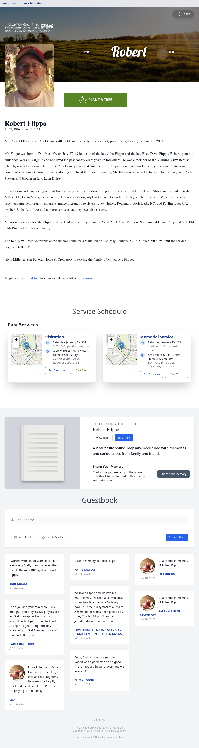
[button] (26, 346)
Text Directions (57, 370)
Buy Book (124, 437)
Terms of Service (110, 730)
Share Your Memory (173, 474)
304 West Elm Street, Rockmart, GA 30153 (66, 360)
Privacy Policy (88, 730)
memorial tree (29, 278)
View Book (102, 437)
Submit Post (177, 537)
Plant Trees (82, 370)
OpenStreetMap (103, 737)
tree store (86, 278)
